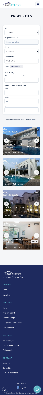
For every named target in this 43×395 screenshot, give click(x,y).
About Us (6, 363)
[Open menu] (38, 4)
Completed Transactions (12, 322)
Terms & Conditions (10, 372)
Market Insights (8, 340)
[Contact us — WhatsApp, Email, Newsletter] (37, 389)
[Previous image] (6, 140)
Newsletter (7, 295)
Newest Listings (9, 317)
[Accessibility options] (5, 390)
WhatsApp (7, 284)
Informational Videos (11, 345)
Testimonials (7, 350)
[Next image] (36, 140)
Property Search (9, 313)
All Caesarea (16, 66)
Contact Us (7, 368)
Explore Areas (8, 327)
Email (5, 289)
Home (5, 308)
